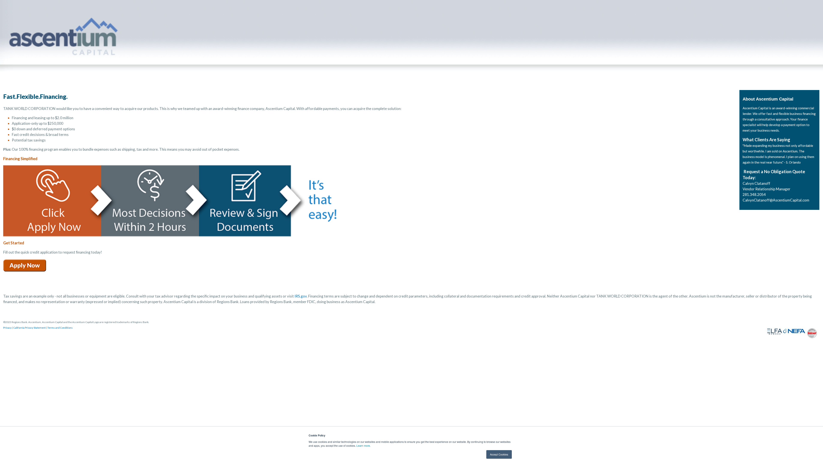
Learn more (363, 445)
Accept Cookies (499, 454)
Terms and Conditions (60, 327)
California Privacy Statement (29, 327)
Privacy (7, 327)
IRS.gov (300, 296)
